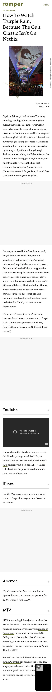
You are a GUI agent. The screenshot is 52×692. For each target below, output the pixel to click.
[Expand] (38, 666)
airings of (43, 628)
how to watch (17, 171)
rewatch (7, 498)
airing (12, 661)
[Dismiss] (47, 666)
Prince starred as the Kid (15, 268)
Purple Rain (29, 171)
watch (36, 460)
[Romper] (13, 5)
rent (29, 595)
